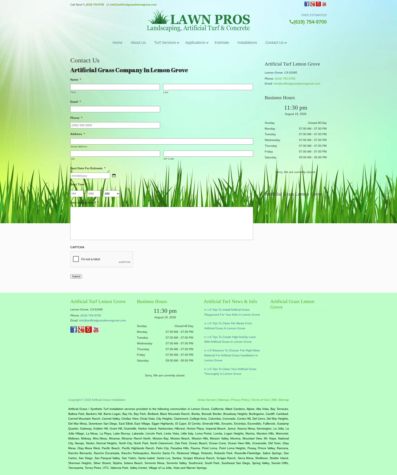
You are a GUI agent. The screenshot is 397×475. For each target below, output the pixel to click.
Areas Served (206, 399)
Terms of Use (260, 399)
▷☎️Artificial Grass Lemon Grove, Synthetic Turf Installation (198, 20)
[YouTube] (324, 5)
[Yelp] (318, 5)
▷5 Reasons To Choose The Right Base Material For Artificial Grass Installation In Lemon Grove (232, 355)
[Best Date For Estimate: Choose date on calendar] (114, 175)
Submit (76, 276)
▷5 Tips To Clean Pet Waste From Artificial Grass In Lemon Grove (228, 326)
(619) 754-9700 (95, 4)
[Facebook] (306, 5)
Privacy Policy (240, 399)
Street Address (79, 146)
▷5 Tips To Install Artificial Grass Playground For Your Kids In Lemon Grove (232, 312)
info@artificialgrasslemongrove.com (133, 4)
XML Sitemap (280, 399)
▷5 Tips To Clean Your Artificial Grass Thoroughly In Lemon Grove (230, 371)
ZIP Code (169, 159)
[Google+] (312, 5)
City (73, 159)
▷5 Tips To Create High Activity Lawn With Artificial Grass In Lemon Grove (230, 339)
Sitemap (223, 399)
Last (165, 92)
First (73, 92)
